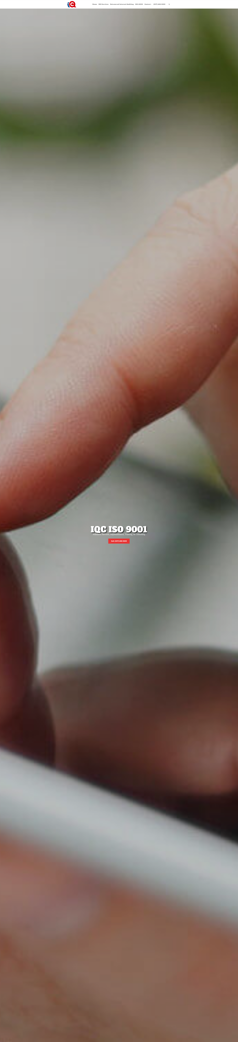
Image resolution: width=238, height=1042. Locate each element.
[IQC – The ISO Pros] (71, 4)
